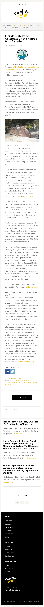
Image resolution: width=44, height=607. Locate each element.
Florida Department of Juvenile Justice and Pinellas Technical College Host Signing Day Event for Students (20, 469)
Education (9, 534)
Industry (8, 531)
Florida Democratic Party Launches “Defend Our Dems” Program (20, 423)
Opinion (8, 537)
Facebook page (29, 196)
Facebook (9, 569)
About (7, 546)
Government (18, 378)
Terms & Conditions (12, 590)
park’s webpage (32, 287)
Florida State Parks (30, 382)
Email (7, 565)
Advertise (8, 550)
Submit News (22, 397)
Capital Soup (22, 13)
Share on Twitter (12, 371)
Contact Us (9, 556)
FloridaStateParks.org (26, 362)
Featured (8, 521)
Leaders (8, 524)
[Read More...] (19, 434)
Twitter (7, 572)
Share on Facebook (7, 371)
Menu (23, 4)
